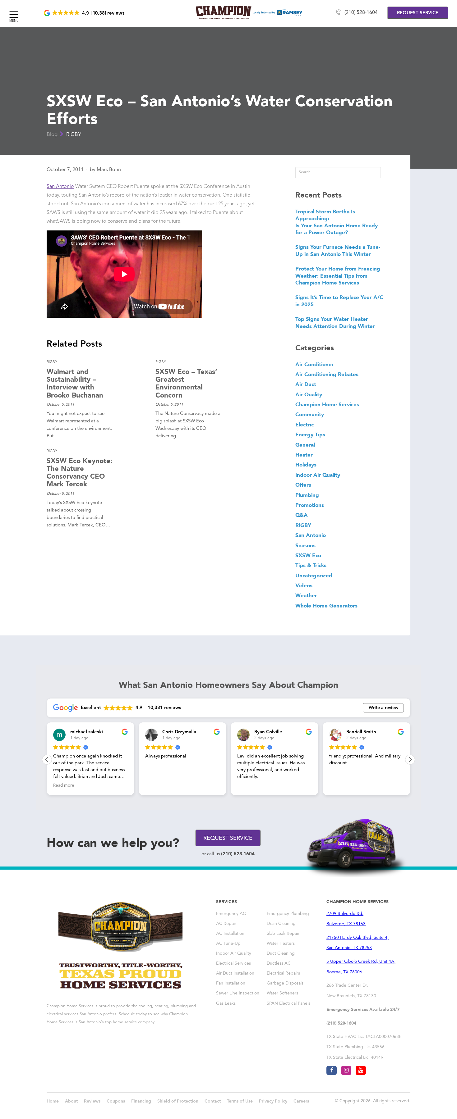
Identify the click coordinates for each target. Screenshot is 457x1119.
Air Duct (305, 384)
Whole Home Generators (326, 606)
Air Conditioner (314, 364)
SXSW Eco (308, 555)
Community (309, 414)
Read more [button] (339, 786)
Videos (303, 585)
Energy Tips (310, 434)
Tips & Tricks (310, 565)
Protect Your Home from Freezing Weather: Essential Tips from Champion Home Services (337, 276)
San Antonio (60, 186)
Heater (304, 455)
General (305, 445)
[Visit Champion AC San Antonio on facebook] (331, 1070)
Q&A (301, 515)
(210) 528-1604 (361, 12)
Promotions (309, 505)
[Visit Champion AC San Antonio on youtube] (361, 1070)
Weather (306, 595)
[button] (85, 13)
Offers (303, 485)
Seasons (305, 545)
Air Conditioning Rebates (326, 374)
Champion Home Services (327, 404)
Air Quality (308, 394)
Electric (304, 424)
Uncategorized (313, 575)
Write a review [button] (383, 708)
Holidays (305, 465)
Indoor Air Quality (317, 475)
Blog (52, 134)
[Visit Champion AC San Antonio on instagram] (346, 1070)
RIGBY (73, 134)
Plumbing (307, 495)
